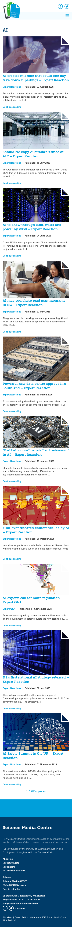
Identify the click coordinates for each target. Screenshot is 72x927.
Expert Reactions (12, 86)
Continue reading (12, 106)
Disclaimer (7, 917)
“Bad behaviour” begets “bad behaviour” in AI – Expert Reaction (36, 452)
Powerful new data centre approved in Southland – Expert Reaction (34, 386)
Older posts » (38, 791)
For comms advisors (14, 870)
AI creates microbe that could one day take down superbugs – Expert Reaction (36, 78)
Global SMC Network (14, 885)
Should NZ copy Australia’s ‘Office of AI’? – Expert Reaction (33, 154)
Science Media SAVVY (15, 881)
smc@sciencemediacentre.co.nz (20, 903)
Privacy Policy (21, 917)
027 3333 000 (32, 899)
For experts (9, 866)
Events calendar (11, 889)
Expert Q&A (9, 608)
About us (8, 859)
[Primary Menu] (67, 15)
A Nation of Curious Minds (38, 852)
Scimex (7, 877)
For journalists (11, 862)
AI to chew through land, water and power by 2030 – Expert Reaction (32, 227)
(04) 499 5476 (10, 899)
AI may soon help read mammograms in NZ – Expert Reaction (34, 303)
